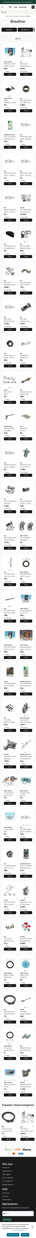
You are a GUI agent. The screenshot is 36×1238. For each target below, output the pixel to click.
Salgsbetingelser (6, 1200)
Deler (11, 16)
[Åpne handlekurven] (33, 7)
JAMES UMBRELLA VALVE (10, 101)
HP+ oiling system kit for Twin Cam (26, 210)
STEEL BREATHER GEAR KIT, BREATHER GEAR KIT (10, 502)
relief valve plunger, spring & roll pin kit (25, 1012)
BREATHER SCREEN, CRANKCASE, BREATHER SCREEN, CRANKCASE (24, 429)
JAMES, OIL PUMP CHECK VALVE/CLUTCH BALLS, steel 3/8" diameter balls (9, 1085)
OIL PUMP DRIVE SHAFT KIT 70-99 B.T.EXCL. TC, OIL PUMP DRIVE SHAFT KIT (9, 575)
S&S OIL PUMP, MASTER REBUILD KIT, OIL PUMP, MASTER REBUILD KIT (26, 247)
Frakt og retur (6, 1193)
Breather (28, 16)
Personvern (5, 1196)
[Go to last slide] (3, 1126)
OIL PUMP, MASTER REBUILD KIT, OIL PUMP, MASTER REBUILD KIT (10, 721)
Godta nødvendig (13, 1234)
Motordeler (16, 16)
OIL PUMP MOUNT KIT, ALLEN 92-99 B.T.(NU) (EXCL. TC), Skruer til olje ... (26, 684)
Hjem (7, 16)
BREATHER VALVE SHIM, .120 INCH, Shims (26, 138)
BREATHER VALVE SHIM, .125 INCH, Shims (10, 174)
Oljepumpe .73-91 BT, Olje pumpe (26, 903)
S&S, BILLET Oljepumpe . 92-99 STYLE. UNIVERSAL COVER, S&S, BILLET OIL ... (10, 283)
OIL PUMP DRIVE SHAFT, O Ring (25, 575)
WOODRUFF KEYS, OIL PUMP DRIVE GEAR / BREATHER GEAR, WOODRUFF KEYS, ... (10, 247)
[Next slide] (32, 1126)
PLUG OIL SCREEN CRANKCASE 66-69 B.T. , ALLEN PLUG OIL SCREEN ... (26, 867)
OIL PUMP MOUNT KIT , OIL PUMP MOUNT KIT (10, 684)
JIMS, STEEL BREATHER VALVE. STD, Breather (10, 320)
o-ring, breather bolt (9, 830)
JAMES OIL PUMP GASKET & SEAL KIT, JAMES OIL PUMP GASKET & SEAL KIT (9, 65)
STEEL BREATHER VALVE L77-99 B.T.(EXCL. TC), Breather (26, 502)
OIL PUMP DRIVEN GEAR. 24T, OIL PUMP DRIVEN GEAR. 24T (10, 867)
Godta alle (25, 1234)
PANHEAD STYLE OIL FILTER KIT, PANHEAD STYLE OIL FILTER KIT (25, 466)
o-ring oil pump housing (25, 794)
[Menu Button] (2, 7)
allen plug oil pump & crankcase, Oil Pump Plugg (26, 757)
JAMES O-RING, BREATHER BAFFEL (9, 976)
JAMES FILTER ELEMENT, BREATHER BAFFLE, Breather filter (25, 976)
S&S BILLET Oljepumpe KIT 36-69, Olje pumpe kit (26, 65)
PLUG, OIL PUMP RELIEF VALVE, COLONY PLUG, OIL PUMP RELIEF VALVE (9, 903)
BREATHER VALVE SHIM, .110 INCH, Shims (10, 466)
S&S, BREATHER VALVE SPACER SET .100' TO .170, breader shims (26, 283)
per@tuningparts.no (8, 1184)
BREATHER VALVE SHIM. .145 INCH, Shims (10, 210)
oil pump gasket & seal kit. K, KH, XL (25, 648)
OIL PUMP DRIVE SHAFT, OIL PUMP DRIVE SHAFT (9, 611)
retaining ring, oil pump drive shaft (9, 1012)
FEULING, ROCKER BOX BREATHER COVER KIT (26, 939)
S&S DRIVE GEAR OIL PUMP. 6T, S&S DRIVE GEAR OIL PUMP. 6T (26, 101)
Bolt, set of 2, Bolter (8, 393)
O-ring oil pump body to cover (9, 794)
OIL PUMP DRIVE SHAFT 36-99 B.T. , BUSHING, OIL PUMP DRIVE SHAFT (26, 830)
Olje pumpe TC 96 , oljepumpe (10, 757)
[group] (8, 1126)
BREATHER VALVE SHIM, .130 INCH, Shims (26, 174)
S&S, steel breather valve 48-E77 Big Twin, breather (26, 320)
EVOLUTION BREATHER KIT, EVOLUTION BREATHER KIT (9, 939)
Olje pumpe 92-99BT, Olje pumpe (25, 721)
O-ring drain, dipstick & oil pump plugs (10, 1049)
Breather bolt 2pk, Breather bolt (26, 393)
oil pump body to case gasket (25, 539)
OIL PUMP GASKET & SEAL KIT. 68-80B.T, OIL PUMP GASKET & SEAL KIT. (10, 648)
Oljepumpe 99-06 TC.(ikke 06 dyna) (25, 1085)
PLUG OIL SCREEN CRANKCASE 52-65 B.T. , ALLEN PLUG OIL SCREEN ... (10, 138)
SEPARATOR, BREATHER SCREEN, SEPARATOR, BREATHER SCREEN (24, 356)
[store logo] (17, 7)
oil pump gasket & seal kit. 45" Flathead (25, 611)
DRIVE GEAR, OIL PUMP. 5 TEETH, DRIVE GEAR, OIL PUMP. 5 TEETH (9, 356)
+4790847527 (8, 1181)
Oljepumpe (22, 16)
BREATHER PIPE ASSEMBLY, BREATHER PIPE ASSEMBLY (9, 429)
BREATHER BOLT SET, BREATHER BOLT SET (25, 1049)
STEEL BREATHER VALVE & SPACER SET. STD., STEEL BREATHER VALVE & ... (10, 539)
